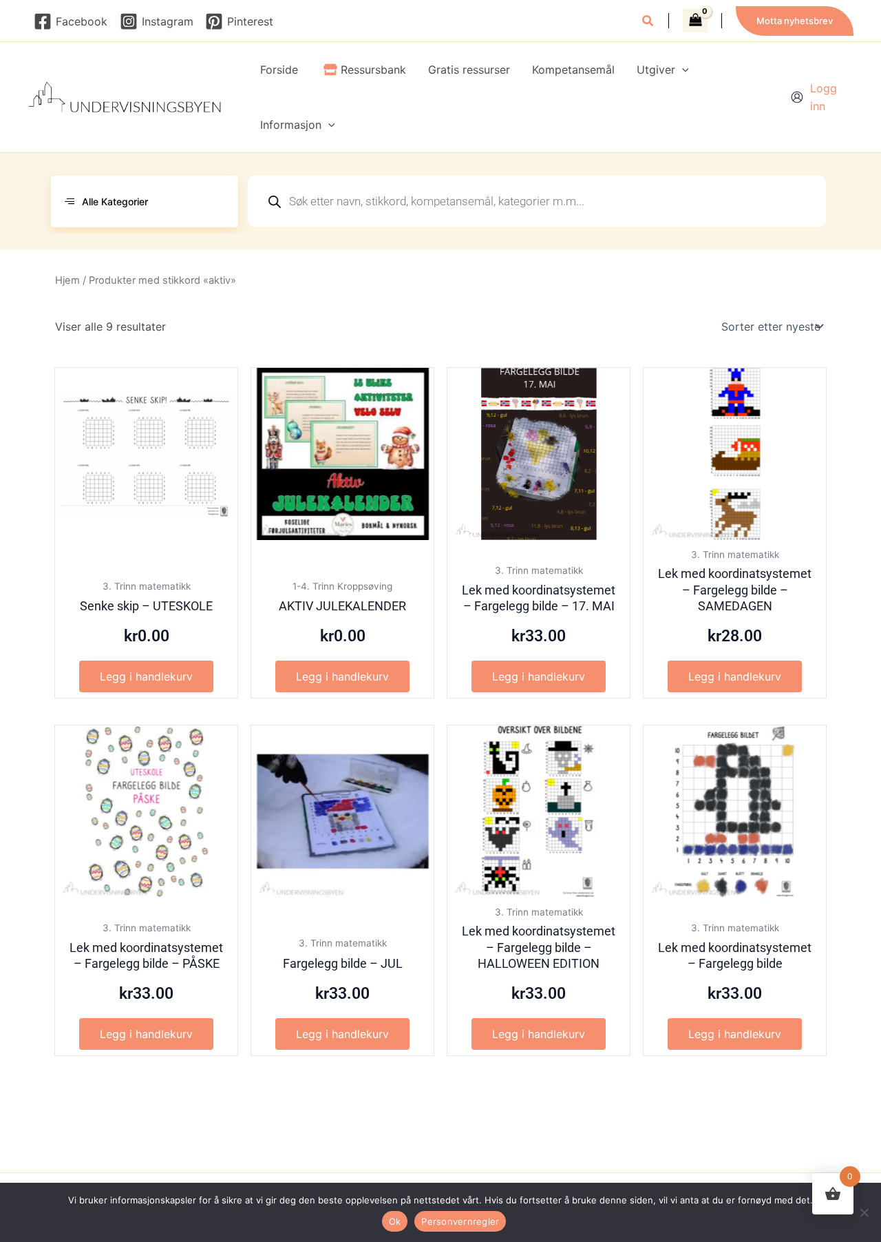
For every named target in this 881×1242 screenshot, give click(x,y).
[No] (864, 1212)
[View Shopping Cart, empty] (695, 20)
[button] (648, 22)
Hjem (67, 280)
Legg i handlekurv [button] (146, 676)
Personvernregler (460, 1221)
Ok (395, 1221)
